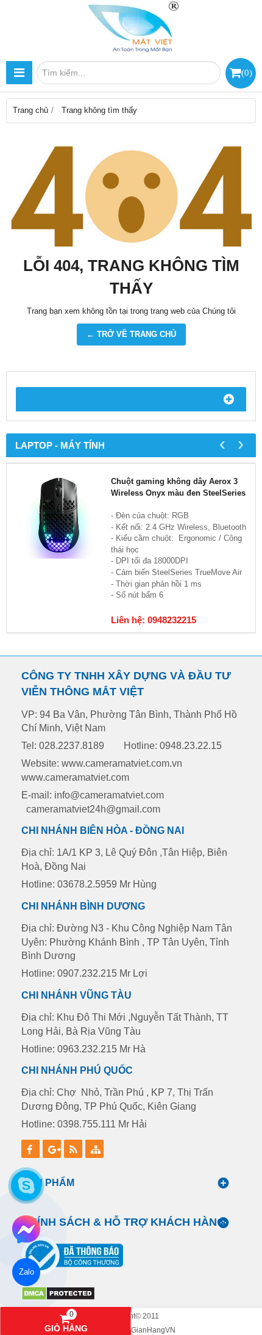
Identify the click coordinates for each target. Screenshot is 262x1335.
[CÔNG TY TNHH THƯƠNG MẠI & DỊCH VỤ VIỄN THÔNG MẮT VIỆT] (131, 27)
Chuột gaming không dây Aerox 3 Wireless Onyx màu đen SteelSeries (178, 487)
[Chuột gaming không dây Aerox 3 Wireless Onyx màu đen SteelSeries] (59, 516)
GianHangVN (153, 1330)
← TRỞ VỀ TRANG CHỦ (131, 334)
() (246, 72)
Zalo (26, 1271)
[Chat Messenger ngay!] (26, 1229)
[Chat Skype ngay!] (26, 1185)
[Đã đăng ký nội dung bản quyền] (58, 1298)
